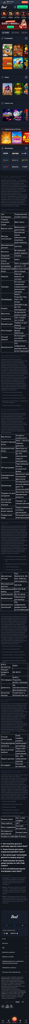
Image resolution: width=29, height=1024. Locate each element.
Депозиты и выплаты (8, 952)
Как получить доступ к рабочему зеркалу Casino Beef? (14, 845)
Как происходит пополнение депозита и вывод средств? (14, 856)
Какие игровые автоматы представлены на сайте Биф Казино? (12, 863)
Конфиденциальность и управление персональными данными (13, 962)
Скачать (25, 2)
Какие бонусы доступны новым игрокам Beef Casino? (13, 850)
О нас (4, 938)
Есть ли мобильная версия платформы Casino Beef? (13, 870)
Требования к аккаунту (9, 967)
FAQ (3, 947)
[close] (1, 2)
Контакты (5, 943)
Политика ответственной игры (11, 972)
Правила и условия (8, 956)
